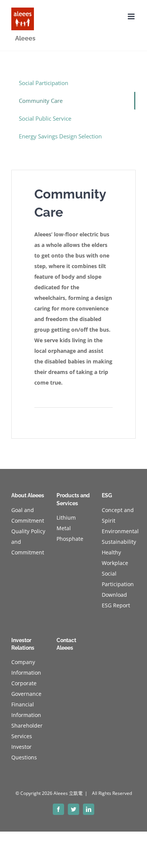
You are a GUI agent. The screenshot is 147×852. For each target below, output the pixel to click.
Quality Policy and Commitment (28, 542)
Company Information (26, 667)
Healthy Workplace (115, 557)
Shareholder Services (27, 731)
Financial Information (26, 710)
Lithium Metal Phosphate (70, 528)
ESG (107, 495)
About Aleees (27, 495)
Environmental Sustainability (119, 536)
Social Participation (43, 83)
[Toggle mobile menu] (132, 16)
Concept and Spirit (118, 515)
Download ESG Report (116, 600)
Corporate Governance (26, 688)
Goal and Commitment (27, 515)
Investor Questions (24, 752)
